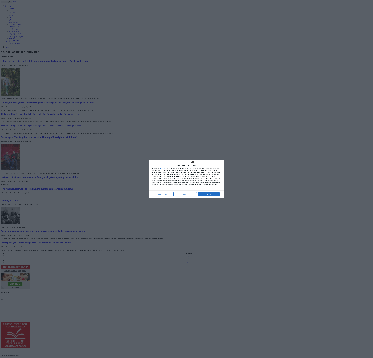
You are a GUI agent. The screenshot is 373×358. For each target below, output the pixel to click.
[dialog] (186, 179)
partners (162, 168)
